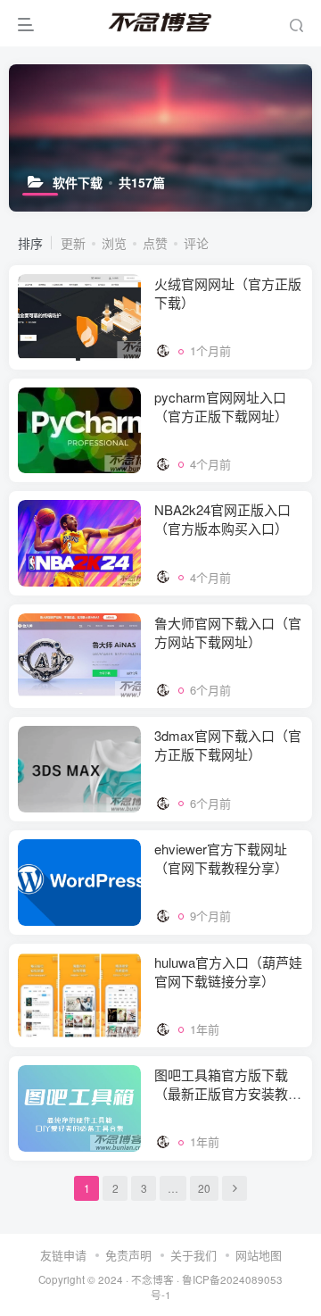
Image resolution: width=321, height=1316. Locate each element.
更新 (73, 243)
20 (204, 1187)
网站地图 (258, 1254)
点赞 (155, 243)
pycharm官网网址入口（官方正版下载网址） (221, 406)
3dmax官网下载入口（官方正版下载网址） (227, 744)
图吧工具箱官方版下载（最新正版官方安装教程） (221, 1093)
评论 (196, 243)
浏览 (114, 243)
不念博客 (152, 1279)
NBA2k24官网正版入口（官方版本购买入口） (222, 518)
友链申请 (63, 1254)
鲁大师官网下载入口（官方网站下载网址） (227, 632)
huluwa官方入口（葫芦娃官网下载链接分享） (228, 971)
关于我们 (193, 1254)
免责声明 (128, 1254)
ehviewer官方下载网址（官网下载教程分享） (221, 858)
